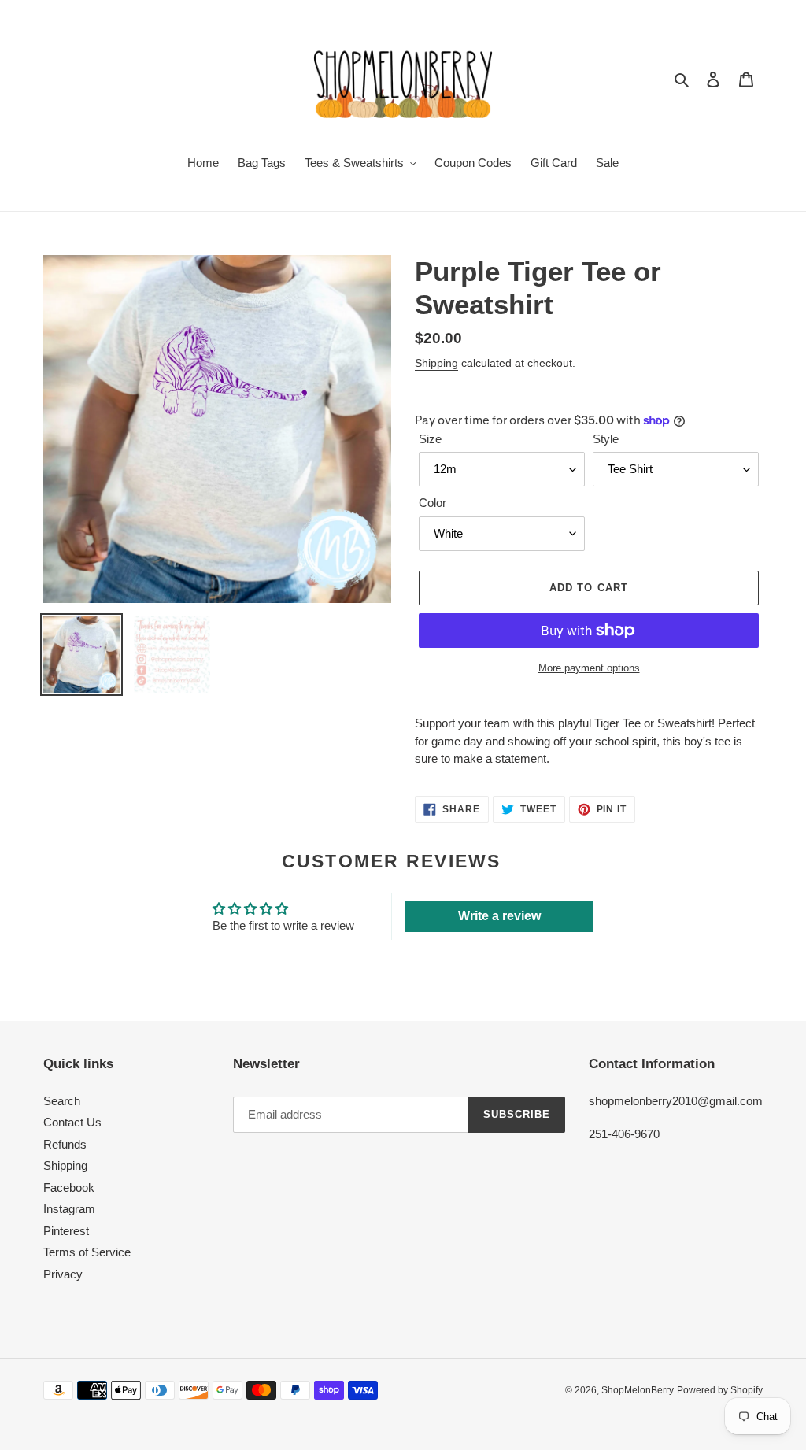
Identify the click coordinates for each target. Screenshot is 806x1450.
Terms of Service (87, 1252)
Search (61, 1101)
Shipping (436, 363)
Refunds (65, 1144)
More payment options (589, 668)
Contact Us (72, 1122)
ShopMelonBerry (637, 1390)
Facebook (68, 1187)
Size (430, 439)
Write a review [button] (499, 916)
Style (606, 439)
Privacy (63, 1274)
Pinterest (66, 1230)
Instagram (69, 1208)
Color (432, 502)
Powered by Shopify (720, 1390)
